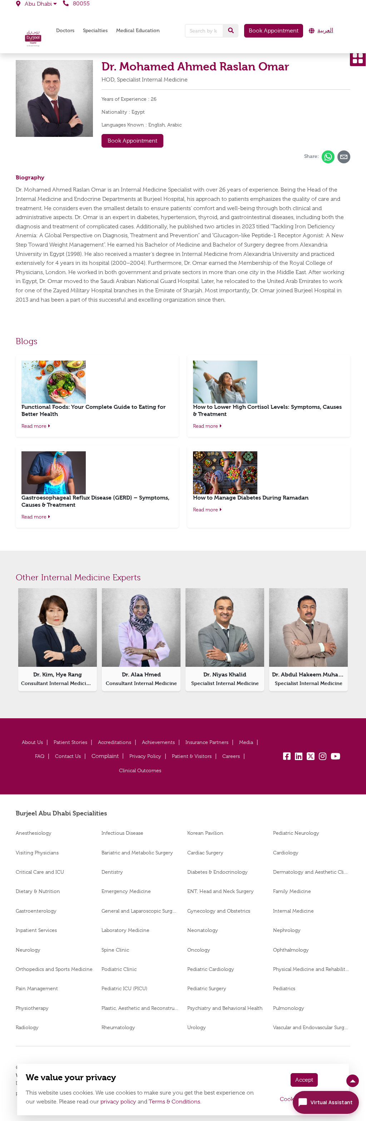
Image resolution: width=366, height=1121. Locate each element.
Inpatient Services (36, 930)
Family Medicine (292, 891)
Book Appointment (273, 31)
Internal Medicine (293, 911)
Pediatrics (284, 988)
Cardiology (285, 852)
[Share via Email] (343, 156)
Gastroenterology (36, 911)
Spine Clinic (115, 950)
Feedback (105, 756)
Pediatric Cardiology (210, 969)
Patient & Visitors (192, 756)
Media (246, 742)
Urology (196, 1027)
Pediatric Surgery (206, 988)
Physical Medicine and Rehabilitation (311, 969)
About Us (32, 742)
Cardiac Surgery (205, 852)
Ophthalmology (291, 950)
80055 (80, 3)
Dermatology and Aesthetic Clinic (311, 872)
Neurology (28, 950)
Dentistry (112, 872)
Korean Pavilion (205, 833)
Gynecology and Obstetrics (218, 911)
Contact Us (68, 756)
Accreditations (114, 742)
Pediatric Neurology (296, 833)
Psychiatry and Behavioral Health (224, 1008)
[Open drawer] (358, 58)
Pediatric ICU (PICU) (124, 988)
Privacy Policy (145, 756)
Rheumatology (118, 1027)
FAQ (39, 756)
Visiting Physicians (37, 852)
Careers (231, 756)
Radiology (27, 1027)
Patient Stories (70, 742)
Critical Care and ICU (40, 872)
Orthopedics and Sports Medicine (54, 969)
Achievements (158, 742)
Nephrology (287, 930)
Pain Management (37, 988)
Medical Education (138, 31)
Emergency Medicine (126, 891)
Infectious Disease (122, 833)
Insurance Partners (207, 742)
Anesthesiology (33, 833)
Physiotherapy (32, 1008)
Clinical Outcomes (140, 770)
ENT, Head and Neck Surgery (220, 891)
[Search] (230, 31)
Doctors (65, 31)
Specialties (95, 31)
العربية (325, 30)
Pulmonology (288, 1008)
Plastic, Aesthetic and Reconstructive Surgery (140, 1008)
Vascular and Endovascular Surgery (311, 1027)
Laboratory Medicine (125, 930)
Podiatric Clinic (119, 969)
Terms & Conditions (174, 1101)
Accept (304, 1080)
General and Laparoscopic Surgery (140, 911)
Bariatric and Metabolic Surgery (137, 852)
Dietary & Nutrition (38, 891)
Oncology (198, 950)
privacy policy (118, 1101)
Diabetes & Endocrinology (217, 872)
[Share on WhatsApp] (328, 156)
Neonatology (202, 930)
